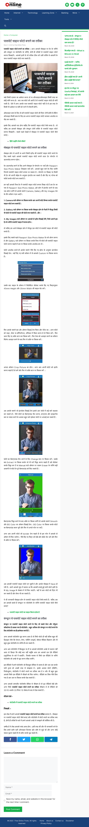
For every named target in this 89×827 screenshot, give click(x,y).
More (75, 13)
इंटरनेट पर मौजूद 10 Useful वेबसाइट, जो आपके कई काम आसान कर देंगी (74, 91)
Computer (14, 35)
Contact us (59, 821)
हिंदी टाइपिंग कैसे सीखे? (18, 141)
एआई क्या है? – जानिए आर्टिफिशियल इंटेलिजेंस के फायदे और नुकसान (73, 65)
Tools (6, 19)
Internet (17, 13)
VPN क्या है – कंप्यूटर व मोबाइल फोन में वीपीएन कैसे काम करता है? (74, 39)
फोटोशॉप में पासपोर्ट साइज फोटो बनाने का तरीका (26, 702)
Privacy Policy (46, 823)
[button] (5, 26)
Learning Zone (48, 13)
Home (6, 13)
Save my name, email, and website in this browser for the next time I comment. (30, 800)
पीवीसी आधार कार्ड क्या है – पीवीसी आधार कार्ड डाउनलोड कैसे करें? (74, 106)
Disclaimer (70, 821)
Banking (64, 13)
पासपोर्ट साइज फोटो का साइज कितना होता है (25, 612)
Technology (33, 13)
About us (49, 821)
